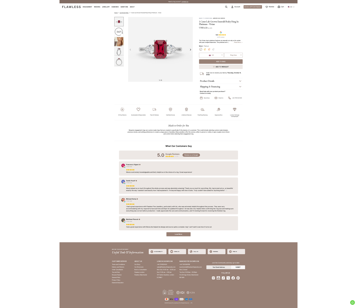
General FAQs (116, 277)
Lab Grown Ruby (124, 12)
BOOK (252, 7)
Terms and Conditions (118, 264)
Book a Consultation (140, 269)
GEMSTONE (124, 7)
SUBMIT (238, 267)
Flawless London (139, 272)
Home (116, 12)
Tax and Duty (116, 272)
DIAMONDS (115, 7)
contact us (185, 1)
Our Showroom (138, 267)
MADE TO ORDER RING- (212, 18)
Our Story (137, 264)
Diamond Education (117, 282)
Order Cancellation (117, 269)
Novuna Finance (117, 275)
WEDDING (97, 7)
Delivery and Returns (118, 267)
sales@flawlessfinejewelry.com (166, 267)
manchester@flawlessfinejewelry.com (190, 267)
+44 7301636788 (184, 264)
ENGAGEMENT (87, 7)
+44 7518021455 (162, 264)
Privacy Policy (116, 280)
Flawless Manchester (140, 275)
